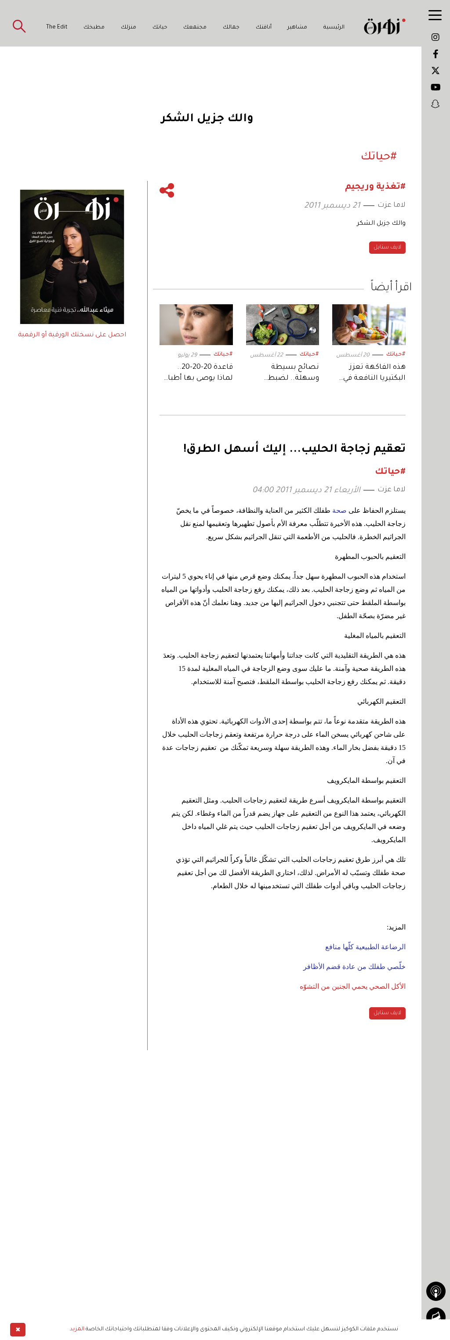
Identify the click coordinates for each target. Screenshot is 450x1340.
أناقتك (264, 28)
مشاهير (297, 28)
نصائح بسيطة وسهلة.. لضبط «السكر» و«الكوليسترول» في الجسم (287, 374)
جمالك (231, 28)
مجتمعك (195, 28)
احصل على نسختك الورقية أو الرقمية (72, 335)
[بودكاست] (436, 1291)
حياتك (159, 28)
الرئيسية (334, 28)
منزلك (128, 28)
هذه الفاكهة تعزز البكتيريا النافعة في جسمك (374, 374)
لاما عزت (391, 205)
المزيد (77, 1329)
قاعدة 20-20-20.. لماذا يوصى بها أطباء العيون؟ (198, 374)
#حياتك (396, 355)
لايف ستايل (387, 248)
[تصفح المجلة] (436, 1317)
